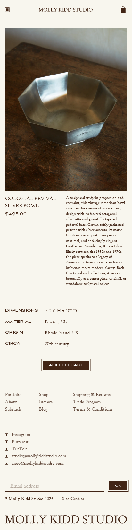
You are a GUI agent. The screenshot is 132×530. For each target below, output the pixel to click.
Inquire (46, 401)
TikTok (19, 449)
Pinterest (20, 442)
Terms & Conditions (92, 409)
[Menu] (7, 9)
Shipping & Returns (92, 394)
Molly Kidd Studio (26, 498)
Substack (13, 409)
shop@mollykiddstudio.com (38, 463)
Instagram (21, 434)
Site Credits (73, 498)
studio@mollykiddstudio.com (39, 456)
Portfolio (13, 394)
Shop (43, 394)
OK (118, 486)
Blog (43, 409)
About (11, 401)
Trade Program (87, 401)
